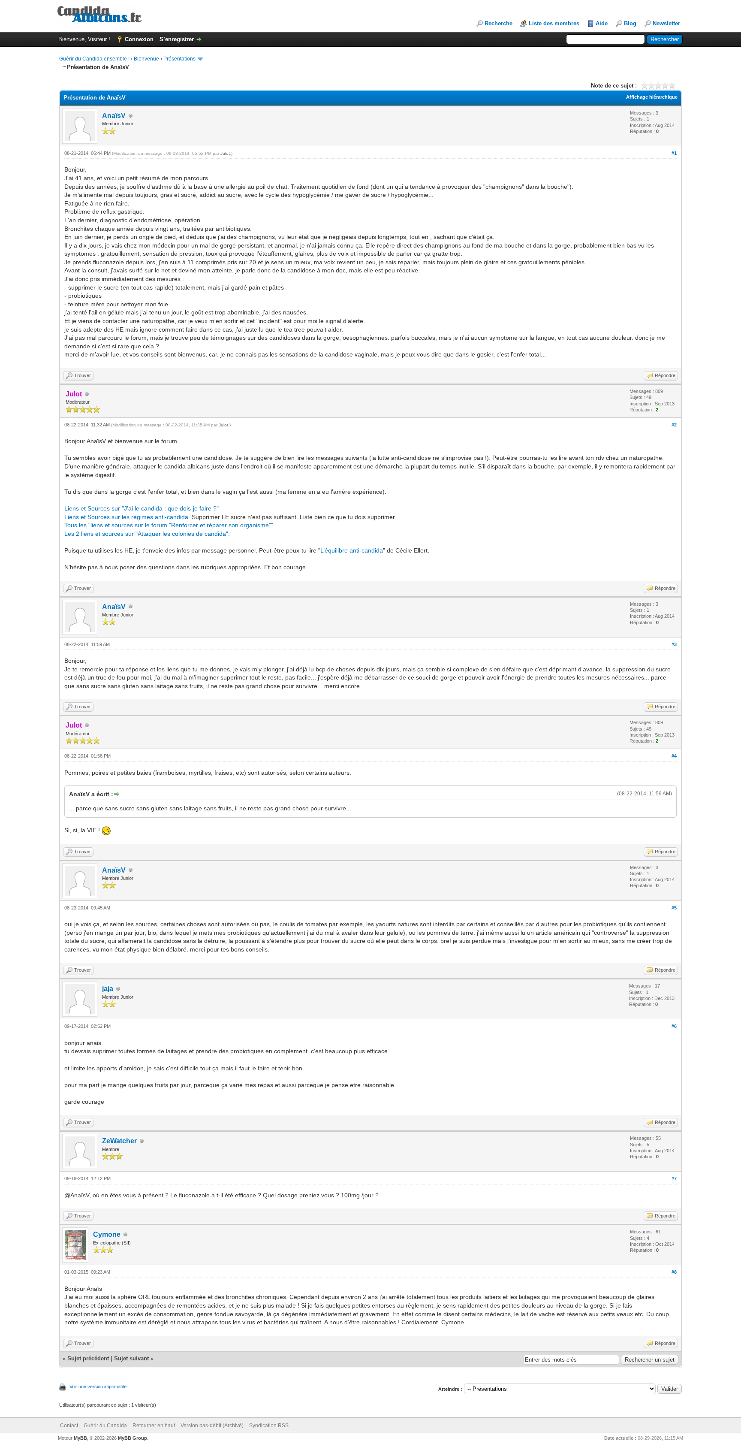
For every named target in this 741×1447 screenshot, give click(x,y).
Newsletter (666, 23)
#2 (674, 424)
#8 (674, 1272)
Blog (630, 23)
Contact (69, 1426)
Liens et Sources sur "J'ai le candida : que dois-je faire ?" (141, 508)
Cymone (106, 1234)
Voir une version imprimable (98, 1386)
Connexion (139, 39)
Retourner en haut (154, 1426)
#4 (674, 755)
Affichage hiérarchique (652, 97)
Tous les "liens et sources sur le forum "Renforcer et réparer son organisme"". (169, 525)
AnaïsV (114, 115)
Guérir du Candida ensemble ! (94, 59)
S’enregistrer (177, 39)
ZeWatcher (119, 1141)
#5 (674, 907)
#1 (674, 153)
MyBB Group (132, 1438)
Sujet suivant (131, 1358)
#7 (674, 1178)
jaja (107, 988)
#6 (674, 1026)
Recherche (498, 23)
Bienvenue (146, 59)
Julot (225, 153)
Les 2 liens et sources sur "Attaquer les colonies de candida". (147, 533)
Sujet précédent (88, 1358)
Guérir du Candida (105, 1426)
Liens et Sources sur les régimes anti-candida (126, 517)
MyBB (80, 1438)
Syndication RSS (269, 1426)
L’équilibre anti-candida (351, 550)
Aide (602, 23)
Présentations (179, 59)
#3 (674, 644)
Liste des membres (554, 23)
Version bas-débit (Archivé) (212, 1426)
